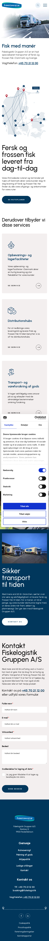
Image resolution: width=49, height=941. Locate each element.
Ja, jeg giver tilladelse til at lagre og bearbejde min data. (22, 775)
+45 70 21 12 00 (28, 63)
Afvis (24, 521)
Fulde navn (7, 704)
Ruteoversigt (24, 850)
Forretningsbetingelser (24, 932)
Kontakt (24, 870)
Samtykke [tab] (8, 425)
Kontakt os (15, 622)
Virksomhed (8, 732)
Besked (5, 746)
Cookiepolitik (24, 923)
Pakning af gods (24, 854)
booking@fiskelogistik (24, 890)
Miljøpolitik (24, 859)
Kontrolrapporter (24, 936)
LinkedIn (27, 916)
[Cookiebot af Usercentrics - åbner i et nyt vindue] (35, 417)
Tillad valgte (24, 514)
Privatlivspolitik (24, 927)
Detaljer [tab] (24, 425)
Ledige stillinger (24, 865)
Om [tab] (40, 425)
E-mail (5, 718)
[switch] (40, 477)
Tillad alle (24, 506)
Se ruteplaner (16, 200)
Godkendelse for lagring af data (17, 769)
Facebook (21, 916)
